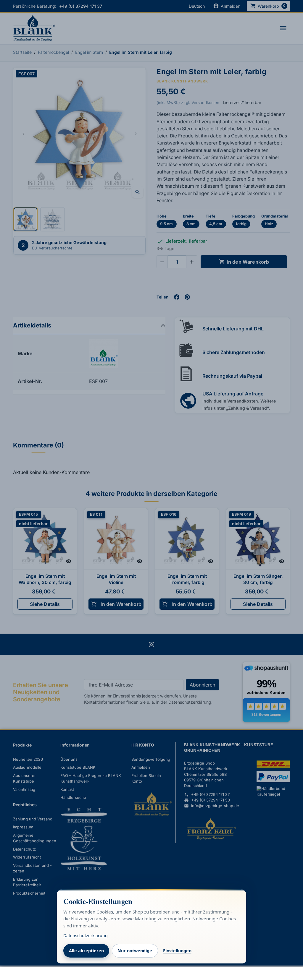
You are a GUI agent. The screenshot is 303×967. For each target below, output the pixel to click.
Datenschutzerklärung (85, 935)
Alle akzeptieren (86, 950)
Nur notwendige (134, 950)
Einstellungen (177, 950)
